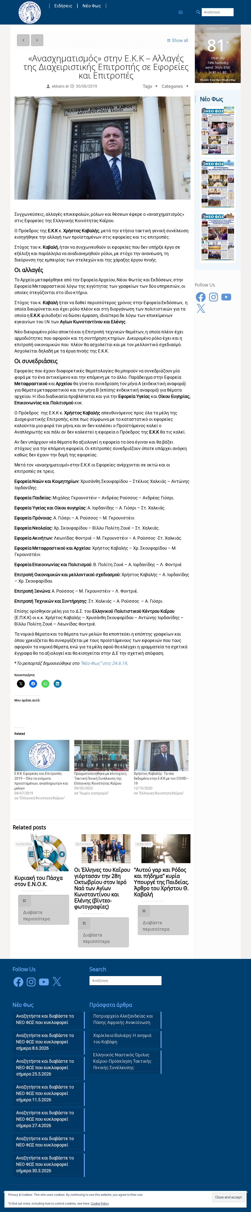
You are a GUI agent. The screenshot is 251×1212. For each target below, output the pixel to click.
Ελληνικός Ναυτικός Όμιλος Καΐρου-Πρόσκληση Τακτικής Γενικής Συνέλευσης (122, 1061)
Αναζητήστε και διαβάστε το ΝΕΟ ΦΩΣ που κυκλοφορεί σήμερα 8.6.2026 (45, 1042)
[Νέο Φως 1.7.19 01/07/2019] (246, 1192)
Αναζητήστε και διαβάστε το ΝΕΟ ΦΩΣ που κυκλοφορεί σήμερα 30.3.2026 (45, 1164)
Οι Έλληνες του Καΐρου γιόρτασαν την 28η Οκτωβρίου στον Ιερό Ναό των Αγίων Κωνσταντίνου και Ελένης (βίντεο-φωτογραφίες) (102, 888)
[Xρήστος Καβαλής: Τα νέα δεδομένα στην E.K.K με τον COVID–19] (161, 755)
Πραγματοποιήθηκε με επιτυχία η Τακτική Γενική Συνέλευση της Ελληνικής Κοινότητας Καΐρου (100, 778)
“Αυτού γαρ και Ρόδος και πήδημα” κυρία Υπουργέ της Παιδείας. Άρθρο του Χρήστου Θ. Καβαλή (161, 882)
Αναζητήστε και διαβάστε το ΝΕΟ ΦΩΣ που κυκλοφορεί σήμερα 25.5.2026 (45, 1067)
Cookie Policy (100, 1203)
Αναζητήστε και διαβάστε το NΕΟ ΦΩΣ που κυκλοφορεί (45, 1019)
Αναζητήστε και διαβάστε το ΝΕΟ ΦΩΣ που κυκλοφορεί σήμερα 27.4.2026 (45, 1119)
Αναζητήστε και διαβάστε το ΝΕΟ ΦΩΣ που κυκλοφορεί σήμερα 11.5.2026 (45, 1093)
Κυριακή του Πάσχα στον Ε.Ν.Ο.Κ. (38, 880)
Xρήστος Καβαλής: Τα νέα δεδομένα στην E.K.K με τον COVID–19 (161, 778)
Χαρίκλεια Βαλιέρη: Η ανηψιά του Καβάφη (122, 1038)
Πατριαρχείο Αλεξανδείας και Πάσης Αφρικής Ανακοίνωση (123, 1019)
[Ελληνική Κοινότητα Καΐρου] (29, 12)
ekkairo (58, 86)
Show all (180, 40)
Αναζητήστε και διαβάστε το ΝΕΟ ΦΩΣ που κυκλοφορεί (45, 1141)
